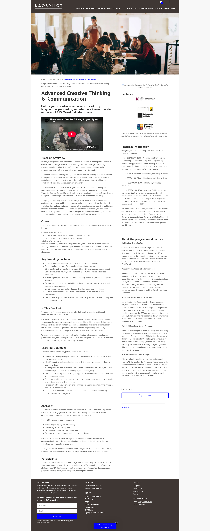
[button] (105, 526)
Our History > (89, 499)
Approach (56, 86)
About (119, 8)
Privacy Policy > (90, 507)
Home (43, 79)
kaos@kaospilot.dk (145, 502)
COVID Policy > (89, 510)
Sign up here (145, 395)
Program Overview (49, 83)
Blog (159, 8)
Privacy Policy (65, 521)
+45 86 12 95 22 (142, 499)
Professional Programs (102, 8)
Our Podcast (131, 8)
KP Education (82, 8)
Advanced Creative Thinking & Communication (80, 79)
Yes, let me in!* (57, 516)
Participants (66, 86)
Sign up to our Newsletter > (95, 513)
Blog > (87, 502)
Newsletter (169, 8)
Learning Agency (146, 8)
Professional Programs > (93, 488)
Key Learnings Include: (76, 83)
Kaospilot (136, 486)
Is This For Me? (93, 83)
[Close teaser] (116, 523)
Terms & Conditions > (92, 504)
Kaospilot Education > (93, 486)
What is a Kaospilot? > (93, 496)
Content (62, 83)
